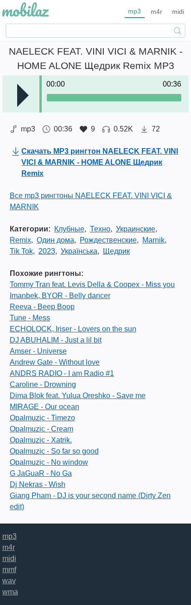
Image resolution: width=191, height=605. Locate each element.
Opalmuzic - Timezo (42, 418)
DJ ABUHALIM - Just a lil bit (56, 340)
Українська (79, 251)
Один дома (55, 240)
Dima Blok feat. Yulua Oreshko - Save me (78, 395)
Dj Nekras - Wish (37, 484)
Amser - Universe (38, 351)
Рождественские (108, 240)
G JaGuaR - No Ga (41, 473)
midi (178, 11)
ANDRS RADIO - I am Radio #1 (62, 373)
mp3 (134, 11)
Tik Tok (21, 251)
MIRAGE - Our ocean (44, 407)
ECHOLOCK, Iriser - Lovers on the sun (73, 329)
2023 (46, 251)
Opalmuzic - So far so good (54, 451)
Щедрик (116, 251)
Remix (20, 240)
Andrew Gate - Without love (55, 362)
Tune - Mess (30, 318)
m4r (156, 11)
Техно (100, 229)
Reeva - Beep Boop (42, 307)
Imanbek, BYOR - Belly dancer (60, 295)
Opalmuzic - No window (49, 462)
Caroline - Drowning (43, 384)
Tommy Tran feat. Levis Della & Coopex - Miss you (92, 284)
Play (23, 95)
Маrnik (153, 240)
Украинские (135, 229)
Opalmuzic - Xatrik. (41, 440)
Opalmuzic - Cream (41, 429)
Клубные (69, 229)
